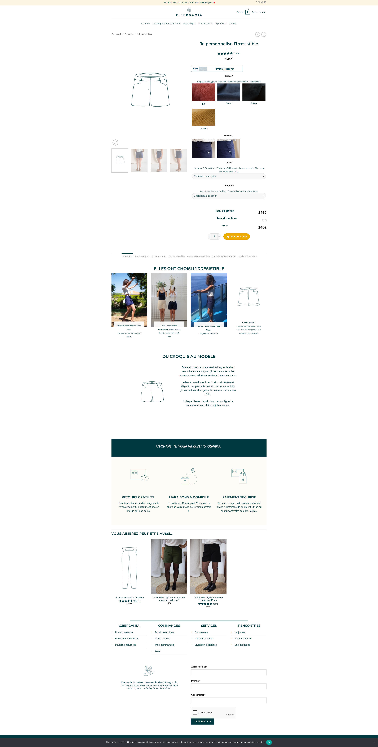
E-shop (144, 23)
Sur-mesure (204, 23)
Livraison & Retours (206, 644)
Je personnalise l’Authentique (130, 597)
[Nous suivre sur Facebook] (256, 2)
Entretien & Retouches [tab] (198, 256)
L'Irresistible (144, 34)
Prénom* (195, 680)
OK (269, 742)
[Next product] (257, 34)
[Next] (181, 93)
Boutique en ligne (164, 632)
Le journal (240, 632)
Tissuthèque (189, 23)
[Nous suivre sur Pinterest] (262, 2)
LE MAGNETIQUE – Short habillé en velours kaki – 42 (169, 598)
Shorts (129, 34)
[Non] (374, 743)
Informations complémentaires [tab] (150, 256)
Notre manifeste (124, 632)
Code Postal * (198, 695)
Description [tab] (127, 256)
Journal (233, 23)
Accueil (116, 34)
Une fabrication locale (127, 638)
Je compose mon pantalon (166, 23)
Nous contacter (243, 638)
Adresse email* (199, 666)
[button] (243, 12)
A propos (220, 23)
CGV (157, 650)
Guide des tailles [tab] (177, 256)
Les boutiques (242, 644)
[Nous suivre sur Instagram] (259, 2)
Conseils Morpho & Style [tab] (224, 256)
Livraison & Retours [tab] (247, 256)
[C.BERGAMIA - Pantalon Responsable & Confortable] (189, 12)
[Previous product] (263, 34)
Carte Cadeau (162, 638)
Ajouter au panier (236, 236)
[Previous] (116, 93)
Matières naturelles (125, 644)
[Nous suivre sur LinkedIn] (265, 2)
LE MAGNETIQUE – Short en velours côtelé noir (208, 598)
